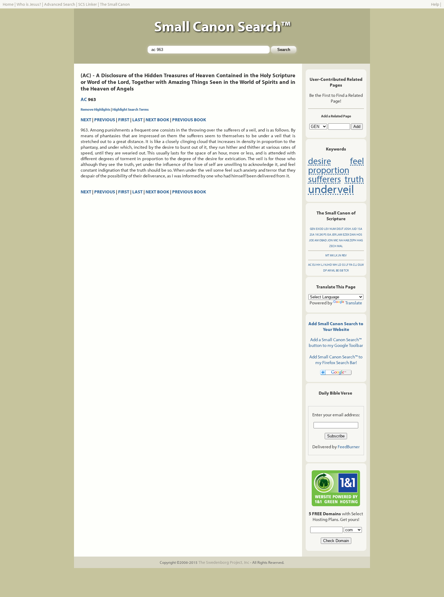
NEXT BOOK (157, 119)
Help (435, 4)
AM (316, 240)
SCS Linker (87, 4)
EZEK (346, 235)
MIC (335, 240)
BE (337, 270)
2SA (312, 235)
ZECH (332, 246)
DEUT (339, 229)
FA (350, 265)
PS (325, 235)
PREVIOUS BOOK (189, 119)
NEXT (86, 119)
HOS (359, 235)
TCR (346, 270)
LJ (322, 265)
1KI (317, 235)
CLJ (355, 265)
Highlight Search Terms (130, 109)
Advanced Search (59, 4)
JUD (354, 229)
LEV (326, 229)
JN (339, 255)
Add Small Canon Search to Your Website (335, 326)
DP (325, 270)
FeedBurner (349, 446)
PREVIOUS (104, 119)
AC (84, 99)
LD (339, 265)
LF (347, 265)
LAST (137, 119)
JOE (311, 240)
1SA (359, 229)
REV (344, 255)
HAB (346, 240)
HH (318, 265)
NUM (333, 229)
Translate (353, 303)
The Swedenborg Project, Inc (223, 562)
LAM (339, 235)
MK (332, 255)
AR (329, 270)
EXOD (319, 229)
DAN (353, 235)
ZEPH (352, 240)
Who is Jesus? (29, 4)
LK (335, 255)
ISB (341, 270)
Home (8, 4)
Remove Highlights (95, 109)
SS (343, 265)
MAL (340, 246)
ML (333, 270)
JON (330, 240)
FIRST (123, 119)
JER (334, 235)
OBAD (323, 240)
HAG (360, 240)
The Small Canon (115, 4)
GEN (312, 229)
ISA (329, 235)
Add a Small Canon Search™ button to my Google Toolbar (336, 342)
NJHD (328, 265)
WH (335, 265)
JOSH (347, 229)
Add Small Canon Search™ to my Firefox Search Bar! (335, 359)
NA (341, 240)
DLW (361, 265)
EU (314, 265)
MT (327, 255)
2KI (321, 235)
